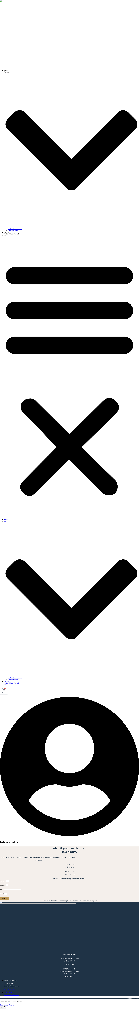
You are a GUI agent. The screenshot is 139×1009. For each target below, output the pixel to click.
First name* (3, 881)
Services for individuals (15, 229)
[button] (69, 377)
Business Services (13, 230)
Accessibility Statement (11, 986)
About (6, 70)
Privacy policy (8, 983)
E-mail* (2, 893)
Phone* (2, 889)
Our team (6, 232)
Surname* (3, 885)
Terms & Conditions (10, 980)
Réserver (11, 1005)
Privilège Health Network (11, 234)
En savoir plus (4, 1005)
